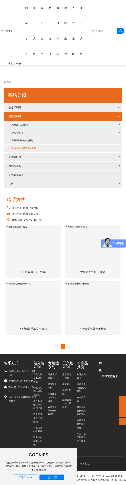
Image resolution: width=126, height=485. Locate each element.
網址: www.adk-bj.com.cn (21, 380)
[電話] (122, 399)
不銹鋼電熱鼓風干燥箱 (92, 328)
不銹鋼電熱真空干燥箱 (33, 328)
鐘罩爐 (65, 384)
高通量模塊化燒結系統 (52, 397)
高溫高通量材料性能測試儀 (37, 405)
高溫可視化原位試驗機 (37, 418)
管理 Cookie (25, 477)
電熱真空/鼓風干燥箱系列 (52, 411)
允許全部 (52, 477)
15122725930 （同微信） (26, 207)
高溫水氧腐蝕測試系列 (81, 388)
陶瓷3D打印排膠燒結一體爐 (81, 437)
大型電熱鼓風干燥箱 (92, 272)
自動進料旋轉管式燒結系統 (81, 411)
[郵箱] (122, 406)
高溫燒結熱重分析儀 (37, 441)
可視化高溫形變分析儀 (37, 378)
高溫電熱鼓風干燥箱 (33, 272)
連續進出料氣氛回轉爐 (66, 403)
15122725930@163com (25, 213)
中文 (10, 63)
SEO (89, 464)
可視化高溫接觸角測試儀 (37, 391)
